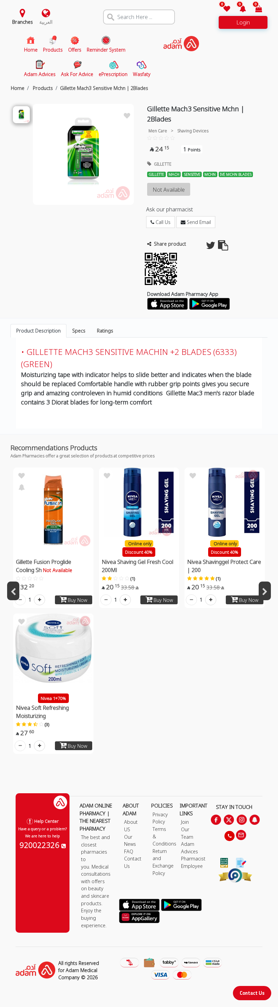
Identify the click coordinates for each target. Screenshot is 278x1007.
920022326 (40, 845)
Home (17, 88)
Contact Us (252, 993)
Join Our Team (187, 829)
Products (42, 88)
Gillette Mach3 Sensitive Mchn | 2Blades (104, 88)
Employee (192, 866)
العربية (46, 22)
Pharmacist (193, 858)
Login (243, 22)
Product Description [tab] (38, 330)
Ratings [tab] (105, 330)
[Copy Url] (223, 247)
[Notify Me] (21, 486)
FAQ (128, 851)
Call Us (162, 222)
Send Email (198, 222)
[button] (239, 9)
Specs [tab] (78, 330)
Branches (22, 22)
